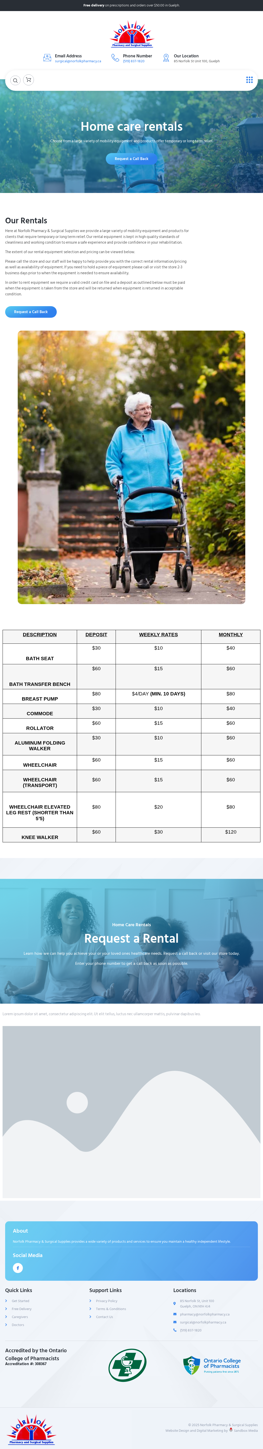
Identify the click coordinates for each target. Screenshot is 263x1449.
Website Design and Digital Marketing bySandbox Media (211, 1430)
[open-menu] (248, 80)
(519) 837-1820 (134, 61)
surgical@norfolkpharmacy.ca (78, 61)
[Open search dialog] (15, 80)
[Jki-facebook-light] (18, 1268)
